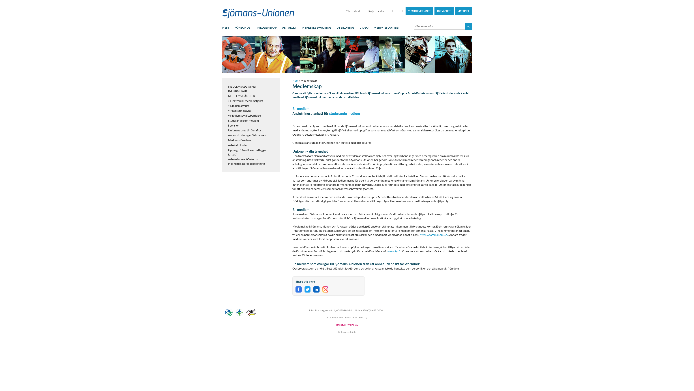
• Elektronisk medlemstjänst (245, 100)
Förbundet (243, 27)
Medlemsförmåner (239, 140)
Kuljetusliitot (376, 11)
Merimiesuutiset (387, 27)
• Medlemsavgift (238, 105)
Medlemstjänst (420, 11)
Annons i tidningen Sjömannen (247, 135)
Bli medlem (300, 108)
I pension (233, 125)
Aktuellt (289, 27)
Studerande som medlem (243, 120)
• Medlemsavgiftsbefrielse (244, 115)
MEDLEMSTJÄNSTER (241, 96)
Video (364, 27)
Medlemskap (267, 27)
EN (401, 11)
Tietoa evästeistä (347, 331)
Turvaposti (444, 11)
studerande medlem (344, 113)
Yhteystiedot (354, 11)
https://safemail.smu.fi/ (434, 234)
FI (392, 11)
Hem (225, 27)
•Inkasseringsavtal (239, 110)
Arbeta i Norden (238, 145)
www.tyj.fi (394, 251)
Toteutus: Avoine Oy (347, 324)
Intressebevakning (316, 27)
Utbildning (345, 27)
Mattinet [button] (463, 11)
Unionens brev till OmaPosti (245, 130)
